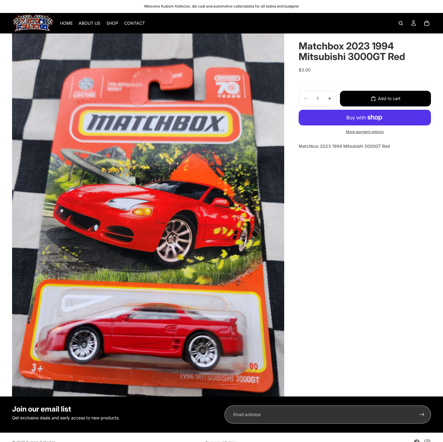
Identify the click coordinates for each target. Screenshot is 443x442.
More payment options (365, 132)
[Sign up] (422, 414)
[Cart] (426, 23)
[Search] (400, 23)
